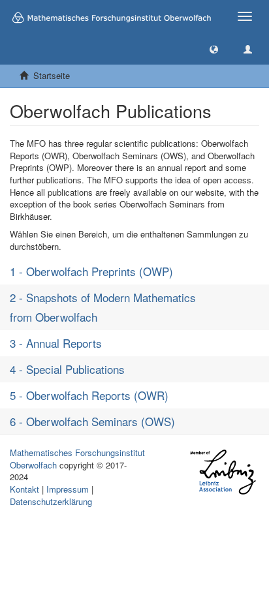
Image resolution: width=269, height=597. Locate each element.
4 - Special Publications (67, 369)
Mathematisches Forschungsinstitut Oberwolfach (77, 458)
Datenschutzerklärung (51, 501)
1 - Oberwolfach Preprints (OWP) (91, 271)
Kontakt (24, 489)
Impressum (67, 489)
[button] (213, 48)
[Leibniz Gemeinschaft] (222, 472)
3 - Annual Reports (56, 343)
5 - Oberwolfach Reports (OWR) (89, 395)
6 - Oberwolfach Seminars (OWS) (92, 421)
